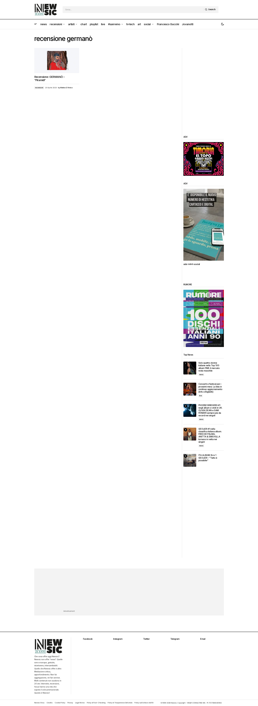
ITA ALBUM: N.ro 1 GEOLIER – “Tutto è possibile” (207, 458)
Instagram (117, 639)
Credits (50, 703)
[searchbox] (133, 9)
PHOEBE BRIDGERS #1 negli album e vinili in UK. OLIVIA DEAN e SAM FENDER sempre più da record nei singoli (210, 410)
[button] (35, 24)
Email (202, 639)
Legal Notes (80, 703)
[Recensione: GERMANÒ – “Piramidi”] (56, 60)
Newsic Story (39, 703)
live (200, 396)
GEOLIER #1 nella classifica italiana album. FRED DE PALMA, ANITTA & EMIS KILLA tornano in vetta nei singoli (210, 435)
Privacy (70, 703)
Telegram (175, 639)
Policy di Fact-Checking (96, 703)
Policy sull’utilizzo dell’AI (143, 703)
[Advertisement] (203, 88)
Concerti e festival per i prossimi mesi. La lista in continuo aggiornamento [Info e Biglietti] (210, 388)
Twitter (146, 639)
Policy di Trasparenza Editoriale (120, 703)
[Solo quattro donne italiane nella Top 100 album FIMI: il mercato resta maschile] (189, 368)
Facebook (88, 639)
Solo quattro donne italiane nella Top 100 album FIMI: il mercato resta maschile (209, 367)
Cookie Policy (60, 703)
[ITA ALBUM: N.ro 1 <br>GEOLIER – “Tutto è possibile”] (189, 460)
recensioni (39, 88)
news (201, 375)
